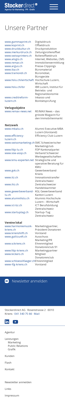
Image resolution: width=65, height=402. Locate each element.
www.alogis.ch (14, 59)
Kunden (9, 356)
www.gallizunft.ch (16, 236)
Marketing (14, 342)
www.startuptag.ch (16, 212)
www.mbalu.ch (14, 128)
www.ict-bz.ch (13, 205)
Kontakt (9, 369)
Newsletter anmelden (29, 281)
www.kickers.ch (14, 254)
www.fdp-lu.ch (14, 149)
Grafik (11, 349)
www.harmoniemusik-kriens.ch (18, 227)
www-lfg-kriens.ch (16, 264)
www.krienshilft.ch (16, 233)
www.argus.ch (13, 66)
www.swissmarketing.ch (20, 142)
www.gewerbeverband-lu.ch (19, 193)
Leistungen (11, 339)
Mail (37, 313)
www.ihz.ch (12, 184)
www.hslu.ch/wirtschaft (19, 80)
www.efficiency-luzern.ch (14, 137)
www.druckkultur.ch (17, 48)
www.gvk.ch (12, 170)
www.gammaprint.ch (18, 41)
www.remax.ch (14, 62)
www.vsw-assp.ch (15, 153)
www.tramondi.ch (16, 73)
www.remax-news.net (18, 111)
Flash (8, 362)
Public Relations (18, 346)
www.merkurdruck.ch (18, 52)
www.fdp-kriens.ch (16, 250)
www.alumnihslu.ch (17, 198)
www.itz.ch (11, 177)
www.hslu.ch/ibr (15, 87)
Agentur (10, 332)
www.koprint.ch (14, 45)
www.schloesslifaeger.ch (20, 261)
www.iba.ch (12, 69)
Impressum (12, 395)
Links (8, 389)
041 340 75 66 (23, 313)
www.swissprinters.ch (18, 55)
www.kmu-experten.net (19, 160)
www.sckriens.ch (15, 243)
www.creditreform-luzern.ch (16, 99)
